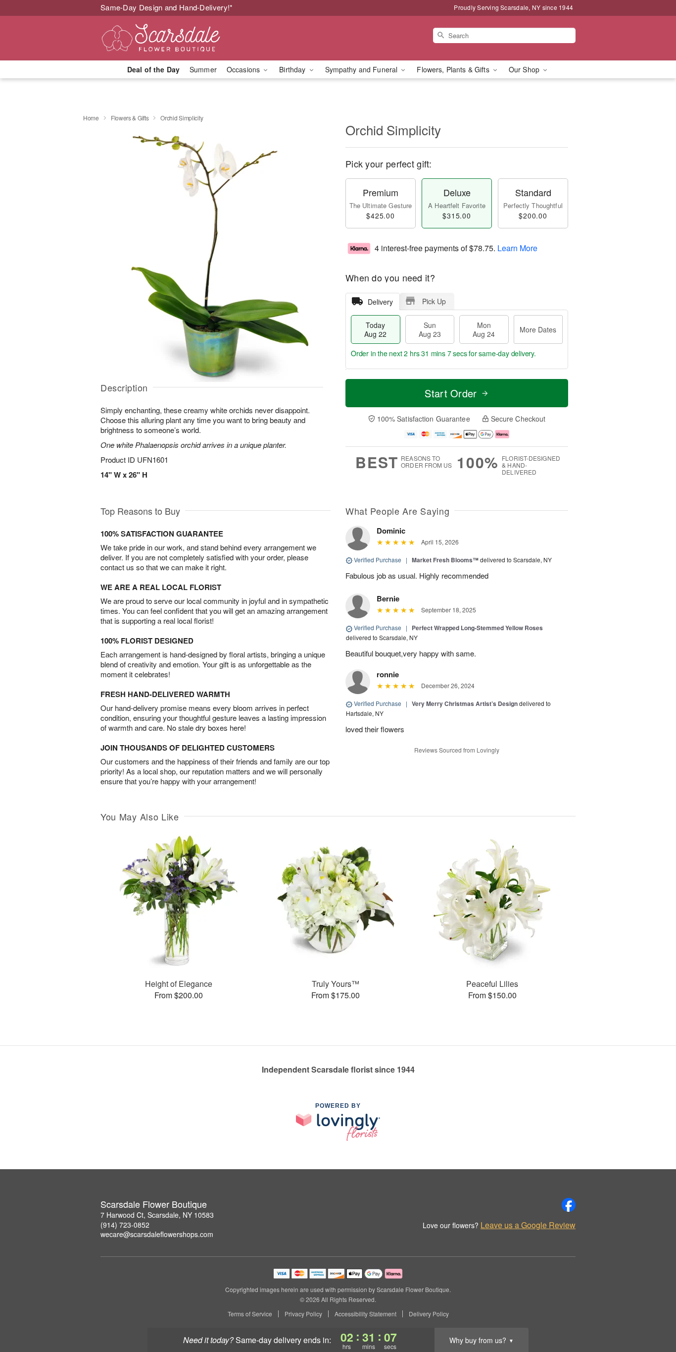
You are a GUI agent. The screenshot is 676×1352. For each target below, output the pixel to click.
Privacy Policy (303, 1314)
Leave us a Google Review (528, 1225)
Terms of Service (250, 1314)
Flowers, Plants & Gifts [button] (454, 69)
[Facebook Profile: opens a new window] (569, 1205)
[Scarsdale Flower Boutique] (171, 38)
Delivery (380, 302)
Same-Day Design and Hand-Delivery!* (166, 7)
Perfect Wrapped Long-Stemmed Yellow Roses (477, 627)
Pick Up (434, 301)
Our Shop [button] (525, 69)
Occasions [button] (244, 69)
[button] (650, 1310)
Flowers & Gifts (130, 117)
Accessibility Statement (365, 1314)
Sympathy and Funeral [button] (362, 69)
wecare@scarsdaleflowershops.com (156, 1234)
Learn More (517, 248)
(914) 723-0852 (124, 1225)
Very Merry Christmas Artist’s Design (465, 703)
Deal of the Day (153, 69)
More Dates (538, 329)
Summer (203, 69)
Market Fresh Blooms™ (445, 559)
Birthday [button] (293, 69)
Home (91, 117)
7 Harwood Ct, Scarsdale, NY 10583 (157, 1215)
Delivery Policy (429, 1314)
